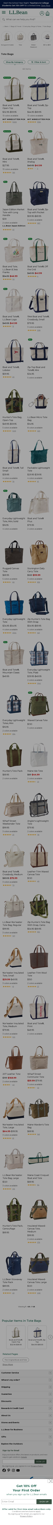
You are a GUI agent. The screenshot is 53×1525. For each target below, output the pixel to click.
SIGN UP (44, 1502)
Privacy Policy (26, 1516)
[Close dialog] (50, 1481)
